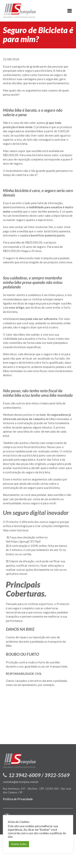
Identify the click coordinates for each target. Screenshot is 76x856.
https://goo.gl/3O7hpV (26, 541)
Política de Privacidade (18, 799)
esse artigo (16, 307)
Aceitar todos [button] (19, 844)
